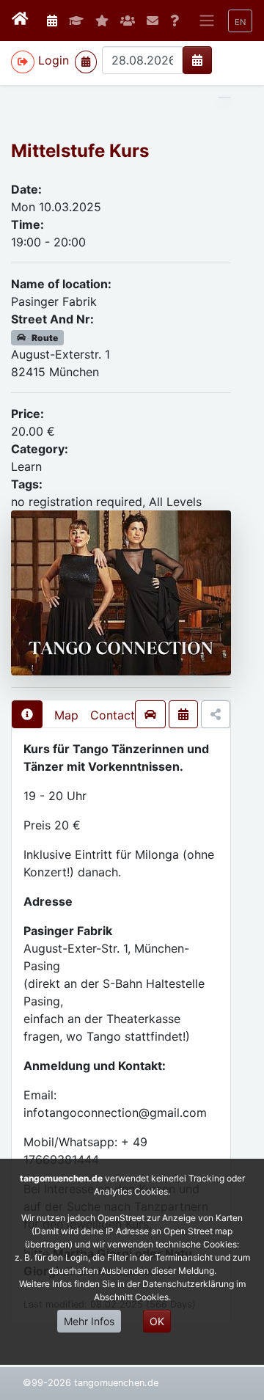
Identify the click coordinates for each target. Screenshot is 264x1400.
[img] (197, 60)
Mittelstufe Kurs (80, 150)
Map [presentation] (66, 715)
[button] (240, 21)
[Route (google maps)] (150, 714)
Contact (112, 715)
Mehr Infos (89, 1321)
